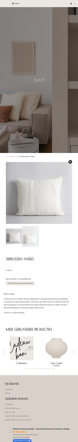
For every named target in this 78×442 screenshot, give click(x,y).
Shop (39, 80)
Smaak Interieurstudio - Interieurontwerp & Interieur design (41, 429)
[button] (16, 3)
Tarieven (9, 404)
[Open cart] (71, 3)
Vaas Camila (56, 363)
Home (8, 156)
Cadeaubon (21, 363)
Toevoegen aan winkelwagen (20, 283)
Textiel (15, 156)
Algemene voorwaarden (17, 416)
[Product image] (22, 348)
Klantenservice (12, 408)
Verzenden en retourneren (18, 420)
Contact (9, 389)
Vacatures (10, 412)
